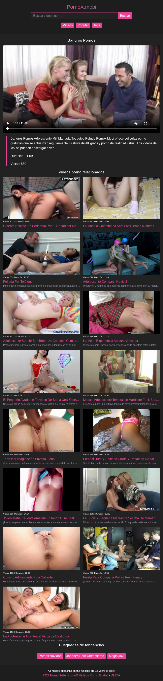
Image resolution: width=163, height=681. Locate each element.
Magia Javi (116, 656)
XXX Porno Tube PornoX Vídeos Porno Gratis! (75, 675)
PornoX (81, 7)
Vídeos (68, 25)
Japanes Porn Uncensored (85, 656)
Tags (96, 25)
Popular (83, 25)
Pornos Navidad (50, 656)
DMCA (115, 675)
